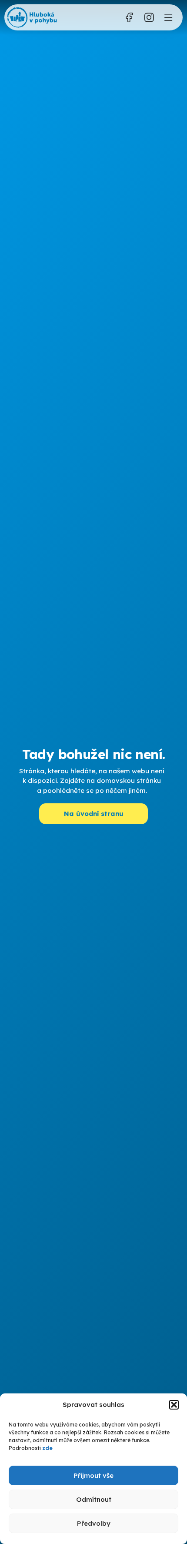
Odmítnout (93, 1499)
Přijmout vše (93, 1475)
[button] (174, 1404)
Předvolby (93, 1523)
